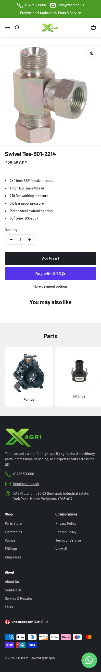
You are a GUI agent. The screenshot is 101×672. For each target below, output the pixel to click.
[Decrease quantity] (11, 239)
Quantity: (12, 230)
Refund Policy (65, 532)
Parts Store (13, 523)
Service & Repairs (18, 598)
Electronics (13, 532)
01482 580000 (35, 5)
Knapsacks (13, 557)
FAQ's (9, 607)
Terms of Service (68, 540)
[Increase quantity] (29, 239)
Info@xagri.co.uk (71, 5)
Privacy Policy (65, 523)
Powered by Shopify (42, 658)
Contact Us (13, 590)
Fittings (11, 548)
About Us (12, 581)
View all (61, 548)
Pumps (10, 540)
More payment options (50, 286)
